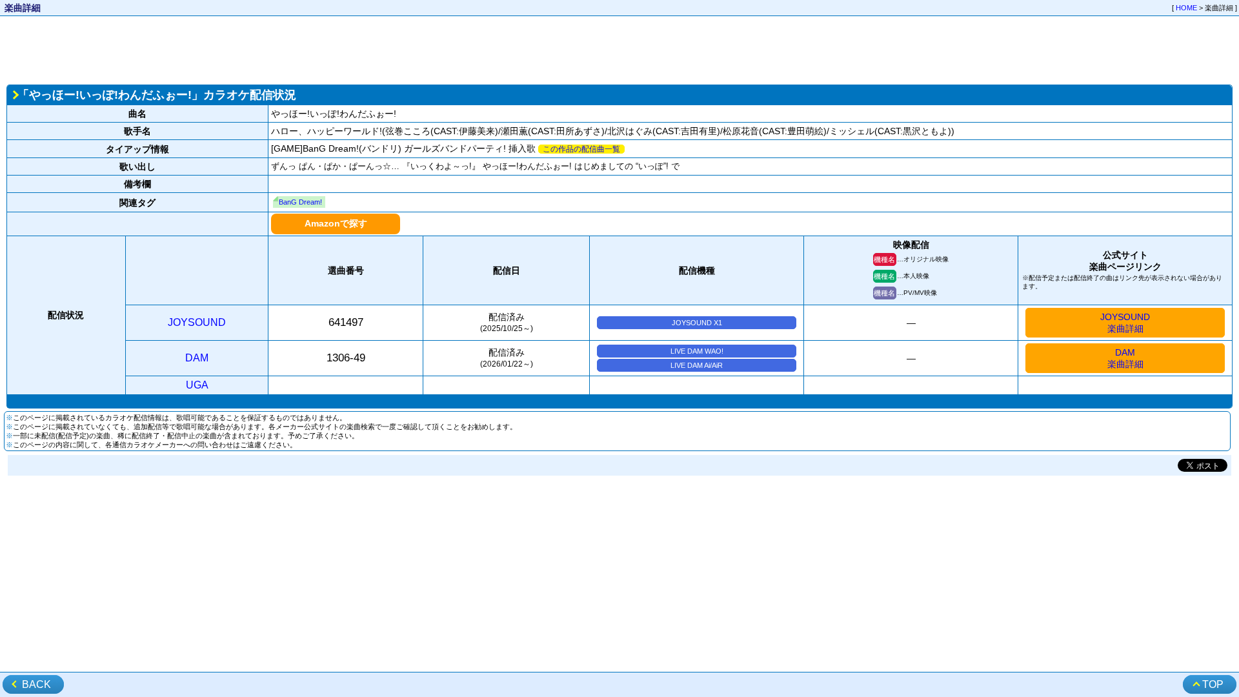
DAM (196, 357)
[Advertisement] (619, 49)
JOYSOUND (197, 322)
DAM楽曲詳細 (1125, 358)
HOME (1186, 8)
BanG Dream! (300, 202)
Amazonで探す (336, 223)
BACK (36, 684)
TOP (1213, 684)
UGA (197, 384)
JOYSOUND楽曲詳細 (1125, 323)
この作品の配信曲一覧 (581, 149)
